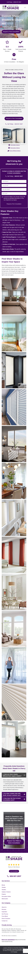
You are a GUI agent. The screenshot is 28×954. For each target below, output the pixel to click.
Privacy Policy (9, 949)
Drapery (4, 894)
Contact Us (4, 920)
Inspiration (4, 911)
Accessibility (20, 949)
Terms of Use (14, 949)
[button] (14, 296)
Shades (4, 887)
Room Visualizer (6, 918)
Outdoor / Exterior (6, 891)
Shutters (4, 889)
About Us (4, 907)
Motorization (5, 898)
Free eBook (5, 916)
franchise (15, 951)
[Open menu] (25, 7)
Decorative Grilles (6, 896)
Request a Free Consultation (14, 204)
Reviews (4, 909)
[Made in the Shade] (14, 858)
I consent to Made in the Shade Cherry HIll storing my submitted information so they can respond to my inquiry (14, 198)
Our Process (5, 914)
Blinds (3, 885)
